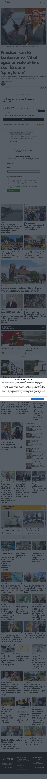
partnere (5, 387)
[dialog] (23, 389)
